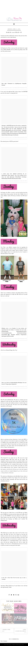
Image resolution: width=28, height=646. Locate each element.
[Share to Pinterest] (13, 595)
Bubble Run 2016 (6, 630)
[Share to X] (11, 595)
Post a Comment (4, 641)
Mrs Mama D (9, 644)
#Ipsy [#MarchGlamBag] (20, 631)
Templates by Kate (20, 644)
